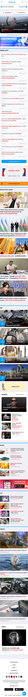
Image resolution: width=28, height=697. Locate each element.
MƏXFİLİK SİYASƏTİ (14, 673)
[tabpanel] (14, 24)
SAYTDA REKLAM (14, 662)
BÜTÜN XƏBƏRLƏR (14, 161)
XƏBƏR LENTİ (4, 50)
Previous (1, 7)
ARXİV (14, 667)
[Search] (26, 2)
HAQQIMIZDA (14, 670)
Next (26, 7)
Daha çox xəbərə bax (20, 394)
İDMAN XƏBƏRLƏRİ (14, 183)
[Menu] (2, 2)
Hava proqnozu (7, 6)
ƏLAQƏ (14, 665)
